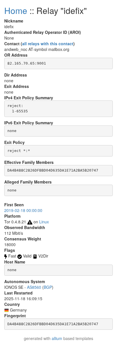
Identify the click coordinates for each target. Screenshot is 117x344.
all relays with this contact (47, 43)
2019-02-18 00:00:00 (23, 210)
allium (57, 338)
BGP (48, 287)
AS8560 (34, 287)
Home (15, 10)
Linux (44, 221)
